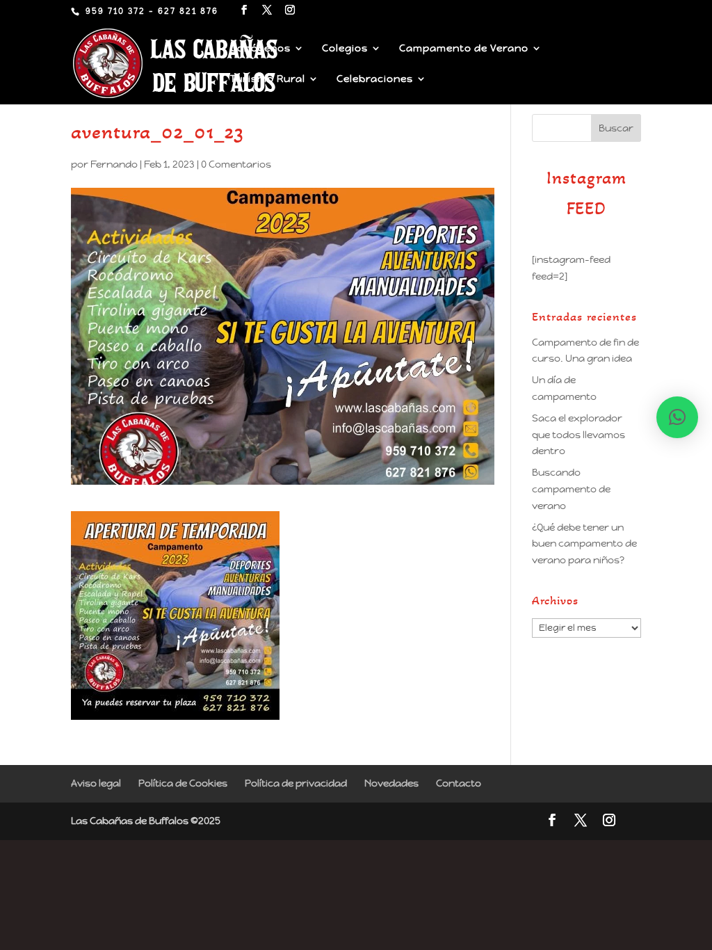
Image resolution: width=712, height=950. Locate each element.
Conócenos (260, 48)
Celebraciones (375, 79)
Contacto (458, 783)
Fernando (114, 164)
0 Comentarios (236, 164)
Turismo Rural (267, 79)
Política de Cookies (182, 783)
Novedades (391, 783)
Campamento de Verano (463, 48)
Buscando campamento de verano (571, 489)
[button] (677, 417)
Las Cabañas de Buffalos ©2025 (145, 820)
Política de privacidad (296, 783)
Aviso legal (96, 783)
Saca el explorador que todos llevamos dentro (578, 435)
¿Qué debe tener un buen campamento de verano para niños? (584, 544)
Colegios (345, 48)
